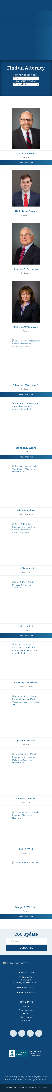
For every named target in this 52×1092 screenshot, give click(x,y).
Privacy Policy (23, 1077)
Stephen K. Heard (26, 448)
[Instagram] (38, 1033)
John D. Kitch (26, 626)
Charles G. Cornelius (26, 269)
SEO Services (42, 1087)
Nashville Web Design (26, 1087)
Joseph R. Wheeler (26, 907)
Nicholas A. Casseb (26, 211)
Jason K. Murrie (26, 740)
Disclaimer (10, 1077)
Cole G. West (26, 849)
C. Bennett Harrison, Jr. (26, 385)
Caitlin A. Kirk (26, 568)
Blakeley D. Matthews (26, 682)
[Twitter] (30, 1033)
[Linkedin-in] (13, 1033)
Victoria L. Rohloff (26, 798)
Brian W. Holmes (26, 510)
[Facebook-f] (21, 1033)
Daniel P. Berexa (26, 153)
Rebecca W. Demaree (26, 327)
